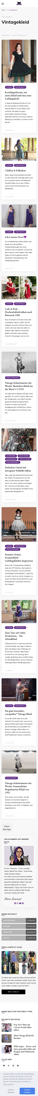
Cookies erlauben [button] (27, 1091)
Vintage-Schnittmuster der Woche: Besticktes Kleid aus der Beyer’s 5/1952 (19, 386)
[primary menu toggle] (3, 3)
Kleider (9, 87)
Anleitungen (23, 455)
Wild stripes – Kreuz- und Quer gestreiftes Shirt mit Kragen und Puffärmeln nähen (25, 1050)
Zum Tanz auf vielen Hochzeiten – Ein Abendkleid (15, 636)
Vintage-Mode (11, 778)
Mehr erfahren (13, 992)
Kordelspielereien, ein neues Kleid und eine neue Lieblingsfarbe (18, 95)
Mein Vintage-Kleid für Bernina (24, 1036)
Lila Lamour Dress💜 (16, 237)
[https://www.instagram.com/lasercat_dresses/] (8, 1065)
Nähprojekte (20, 87)
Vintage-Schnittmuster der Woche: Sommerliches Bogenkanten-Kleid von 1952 (18, 787)
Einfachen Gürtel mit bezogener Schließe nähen (18, 469)
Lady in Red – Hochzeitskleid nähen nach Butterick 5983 (18, 312)
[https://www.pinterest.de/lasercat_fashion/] (18, 1065)
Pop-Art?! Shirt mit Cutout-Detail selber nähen (23, 1027)
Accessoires (11, 455)
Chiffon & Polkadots (15, 170)
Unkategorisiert (13, 377)
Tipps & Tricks (24, 459)
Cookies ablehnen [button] (11, 1091)
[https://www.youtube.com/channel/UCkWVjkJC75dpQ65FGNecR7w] (13, 1065)
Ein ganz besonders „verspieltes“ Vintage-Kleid (18, 712)
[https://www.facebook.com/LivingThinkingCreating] (4, 1065)
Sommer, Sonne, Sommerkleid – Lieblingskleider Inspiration (19, 557)
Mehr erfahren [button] (8, 1084)
